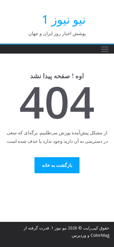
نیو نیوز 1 (64, 19)
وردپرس (79, 235)
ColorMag (100, 235)
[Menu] (105, 49)
